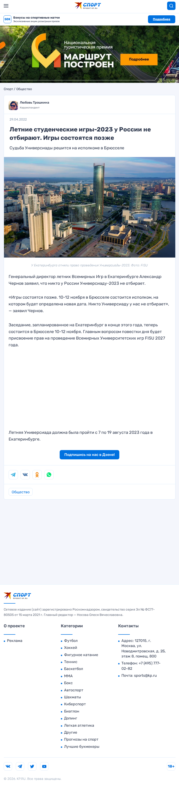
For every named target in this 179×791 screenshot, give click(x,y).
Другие (70, 732)
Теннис (70, 662)
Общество (24, 89)
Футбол (71, 640)
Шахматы (72, 697)
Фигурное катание (81, 655)
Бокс (68, 683)
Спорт (8, 89)
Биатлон (71, 711)
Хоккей (70, 647)
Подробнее (161, 19)
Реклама (14, 640)
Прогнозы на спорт (81, 739)
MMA (68, 676)
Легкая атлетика (79, 725)
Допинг (70, 718)
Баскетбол (73, 669)
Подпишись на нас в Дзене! (89, 454)
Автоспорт (73, 690)
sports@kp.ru (145, 675)
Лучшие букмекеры (81, 746)
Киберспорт (75, 704)
